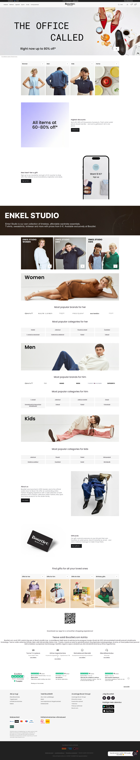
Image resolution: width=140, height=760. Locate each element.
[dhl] (48, 721)
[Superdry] (111, 383)
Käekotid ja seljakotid (57, 334)
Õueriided (107, 330)
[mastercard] (22, 721)
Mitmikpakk (107, 462)
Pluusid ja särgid (82, 330)
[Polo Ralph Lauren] (45, 383)
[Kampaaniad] (45, 124)
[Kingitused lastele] (82, 591)
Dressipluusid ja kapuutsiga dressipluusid (33, 405)
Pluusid (58, 457)
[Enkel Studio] (37, 253)
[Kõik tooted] (70, 31)
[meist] (95, 493)
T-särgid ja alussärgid (32, 334)
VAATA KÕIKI (126, 686)
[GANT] (29, 313)
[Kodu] (107, 78)
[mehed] (70, 356)
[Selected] (62, 313)
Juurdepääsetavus (59, 753)
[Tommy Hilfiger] (95, 383)
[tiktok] (113, 698)
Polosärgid (107, 404)
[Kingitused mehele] (58, 591)
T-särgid (33, 399)
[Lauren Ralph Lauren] (45, 313)
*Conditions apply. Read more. (9, 56)
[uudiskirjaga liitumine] (95, 176)
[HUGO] (62, 383)
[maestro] (26, 721)
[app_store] (108, 711)
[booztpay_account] (12, 727)
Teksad (107, 334)
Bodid (82, 462)
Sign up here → (26, 181)
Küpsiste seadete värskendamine (86, 753)
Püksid (82, 334)
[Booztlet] (70, 4)
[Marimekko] (95, 313)
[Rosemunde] (111, 313)
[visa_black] (17, 721)
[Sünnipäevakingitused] (107, 591)
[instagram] (108, 698)
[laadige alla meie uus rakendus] (70, 618)
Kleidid (33, 330)
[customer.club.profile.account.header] (127, 4)
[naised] (70, 287)
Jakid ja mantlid (82, 399)
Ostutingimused (49, 753)
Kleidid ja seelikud (33, 462)
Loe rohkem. (80, 1)
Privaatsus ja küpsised (71, 753)
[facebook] (104, 698)
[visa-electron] (31, 721)
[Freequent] (78, 313)
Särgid (107, 399)
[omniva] (43, 721)
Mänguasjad (107, 457)
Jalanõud (57, 330)
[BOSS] (78, 383)
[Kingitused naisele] (33, 591)
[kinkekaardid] (45, 541)
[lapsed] (70, 428)
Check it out (75, 130)
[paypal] (12, 721)
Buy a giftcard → (76, 546)
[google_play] (108, 707)
